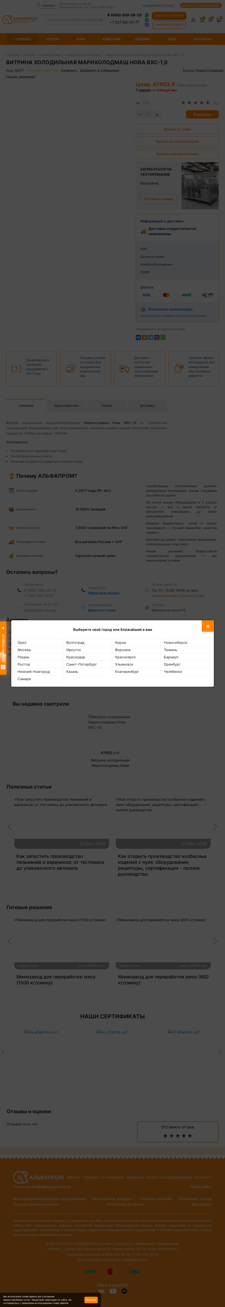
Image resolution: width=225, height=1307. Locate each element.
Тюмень (170, 650)
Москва (24, 650)
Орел (22, 642)
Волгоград (75, 642)
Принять (91, 1300)
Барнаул (171, 657)
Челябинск (173, 671)
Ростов (24, 664)
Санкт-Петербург (81, 664)
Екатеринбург (127, 671)
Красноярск (125, 657)
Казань (72, 671)
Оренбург (172, 664)
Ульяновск (124, 664)
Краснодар (75, 657)
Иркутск (73, 650)
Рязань (23, 657)
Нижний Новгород (34, 671)
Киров (120, 642)
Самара (24, 679)
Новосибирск (175, 642)
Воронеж (123, 650)
